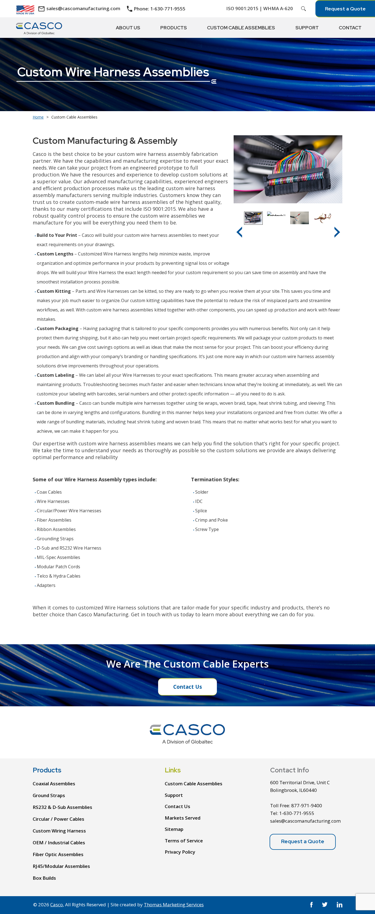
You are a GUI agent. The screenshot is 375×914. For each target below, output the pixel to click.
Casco (56, 904)
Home (38, 117)
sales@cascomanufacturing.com (83, 8)
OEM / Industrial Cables (59, 842)
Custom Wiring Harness (59, 831)
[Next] (337, 232)
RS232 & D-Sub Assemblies (62, 807)
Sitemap (174, 829)
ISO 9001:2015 (242, 8)
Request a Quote (345, 8)
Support (174, 795)
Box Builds (44, 878)
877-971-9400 (306, 805)
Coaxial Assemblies (54, 783)
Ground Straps (49, 795)
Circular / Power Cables (58, 819)
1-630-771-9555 (296, 813)
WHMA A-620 (278, 8)
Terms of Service (184, 840)
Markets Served (182, 817)
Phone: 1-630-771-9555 (159, 9)
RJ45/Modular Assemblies (61, 866)
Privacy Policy (180, 852)
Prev (239, 236)
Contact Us (187, 686)
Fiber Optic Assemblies (58, 854)
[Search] (303, 8)
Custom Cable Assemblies (193, 783)
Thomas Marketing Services (174, 904)
